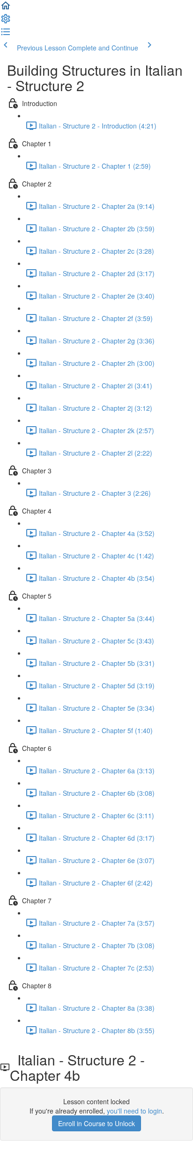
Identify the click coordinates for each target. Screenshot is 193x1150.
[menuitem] (5, 21)
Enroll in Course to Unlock (96, 1123)
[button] (5, 8)
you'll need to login (134, 1110)
